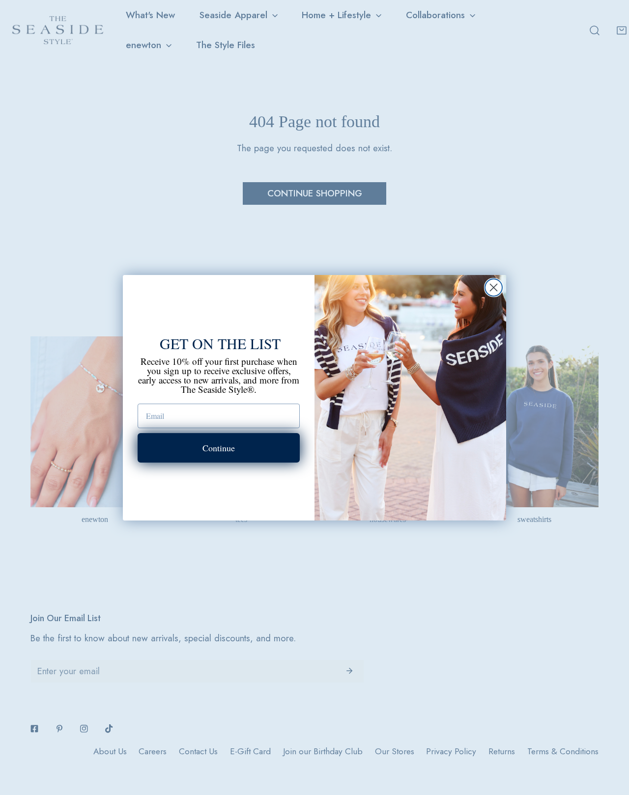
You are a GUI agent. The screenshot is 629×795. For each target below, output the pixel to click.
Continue (218, 448)
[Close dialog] (493, 287)
